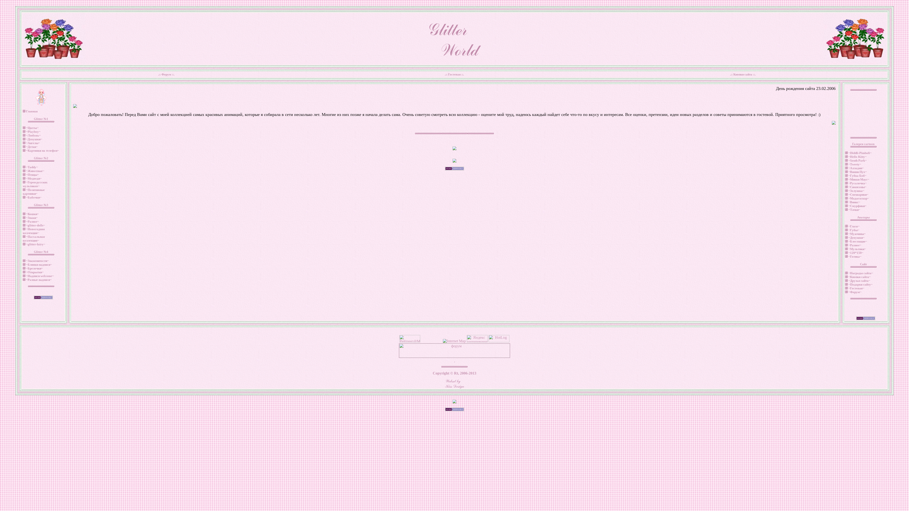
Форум (166, 74)
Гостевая (454, 74)
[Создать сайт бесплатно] (454, 410)
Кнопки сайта (742, 74)
